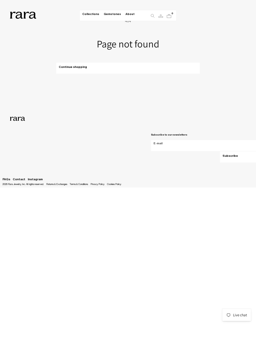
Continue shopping (73, 66)
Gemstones (112, 14)
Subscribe (230, 155)
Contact (19, 179)
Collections (90, 14)
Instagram (35, 179)
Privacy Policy (97, 184)
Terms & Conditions (79, 184)
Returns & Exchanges (56, 184)
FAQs (6, 179)
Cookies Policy (114, 184)
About (130, 14)
